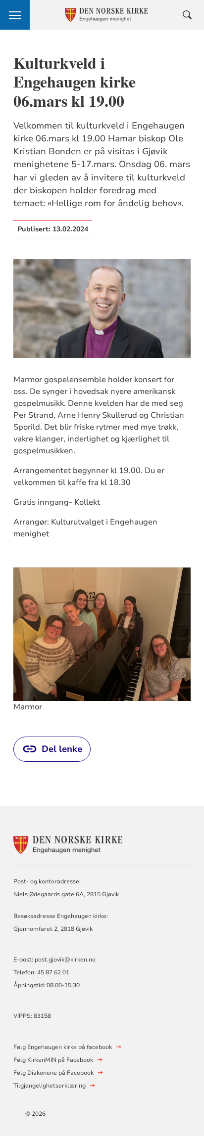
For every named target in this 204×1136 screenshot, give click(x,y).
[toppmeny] (15, 15)
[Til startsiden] (67, 843)
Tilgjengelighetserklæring (49, 1086)
